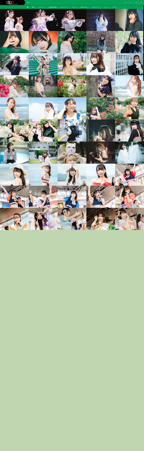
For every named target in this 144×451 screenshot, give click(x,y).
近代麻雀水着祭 (53, 7)
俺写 (33, 7)
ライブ (74, 7)
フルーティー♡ (96, 7)
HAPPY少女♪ (84, 7)
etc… (106, 7)
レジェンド (41, 7)
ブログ (114, 7)
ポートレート (64, 7)
